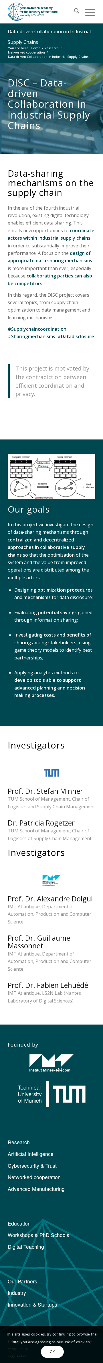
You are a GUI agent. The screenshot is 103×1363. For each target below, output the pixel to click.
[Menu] (87, 11)
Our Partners (22, 1281)
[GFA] (43, 11)
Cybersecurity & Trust (32, 1165)
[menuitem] (74, 11)
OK (52, 1351)
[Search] (74, 11)
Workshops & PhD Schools (38, 1234)
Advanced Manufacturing (36, 1188)
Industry (17, 1292)
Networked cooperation (34, 1177)
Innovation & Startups (32, 1304)
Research (19, 1142)
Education (19, 1223)
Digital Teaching (26, 1246)
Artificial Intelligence (31, 1153)
